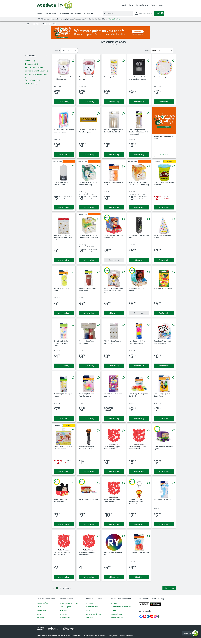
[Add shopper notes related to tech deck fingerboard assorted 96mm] (173, 325)
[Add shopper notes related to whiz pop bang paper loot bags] (123, 325)
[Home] (28, 24)
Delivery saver (41, 610)
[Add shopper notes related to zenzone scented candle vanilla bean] (73, 61)
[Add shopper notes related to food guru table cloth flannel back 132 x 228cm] (73, 219)
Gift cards (63, 614)
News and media (116, 614)
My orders (89, 603)
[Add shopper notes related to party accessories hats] (173, 219)
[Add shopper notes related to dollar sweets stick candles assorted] (73, 113)
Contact (123, 5)
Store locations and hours (69, 603)
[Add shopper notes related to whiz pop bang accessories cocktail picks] (123, 113)
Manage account (92, 607)
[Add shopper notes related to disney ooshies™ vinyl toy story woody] (123, 219)
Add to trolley (63, 101)
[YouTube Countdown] (151, 616)
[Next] (63, 588)
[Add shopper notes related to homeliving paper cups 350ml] (98, 272)
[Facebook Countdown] (141, 616)
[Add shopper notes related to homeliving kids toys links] (148, 536)
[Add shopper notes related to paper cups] (123, 61)
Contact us (89, 618)
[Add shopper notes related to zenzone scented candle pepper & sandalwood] (148, 166)
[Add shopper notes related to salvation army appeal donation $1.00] (98, 536)
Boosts (39, 614)
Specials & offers (42, 603)
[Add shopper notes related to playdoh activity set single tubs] (173, 166)
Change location (114, 19)
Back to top (169, 588)
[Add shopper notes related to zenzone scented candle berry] (98, 61)
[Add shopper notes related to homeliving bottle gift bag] (148, 219)
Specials (66, 50)
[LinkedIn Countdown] (148, 616)
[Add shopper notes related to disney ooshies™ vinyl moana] (148, 272)
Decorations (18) (31, 64)
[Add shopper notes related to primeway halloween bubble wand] (98, 430)
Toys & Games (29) (32, 80)
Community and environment (121, 607)
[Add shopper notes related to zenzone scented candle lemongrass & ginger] (98, 219)
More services (65, 618)
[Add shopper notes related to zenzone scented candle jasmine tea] (98, 166)
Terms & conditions (126, 636)
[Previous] (53, 588)
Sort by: (147, 50)
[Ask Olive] (195, 634)
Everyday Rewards (142, 5)
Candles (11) (30, 61)
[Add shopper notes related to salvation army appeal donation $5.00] (148, 430)
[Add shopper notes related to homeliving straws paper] (73, 377)
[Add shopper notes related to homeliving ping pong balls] (123, 166)
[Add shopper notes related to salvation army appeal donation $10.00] (123, 483)
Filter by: (57, 50)
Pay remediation (100, 636)
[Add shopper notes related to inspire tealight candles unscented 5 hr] (148, 61)
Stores (131, 5)
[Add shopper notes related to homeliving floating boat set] (148, 377)
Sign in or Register (157, 5)
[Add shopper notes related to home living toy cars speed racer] (173, 377)
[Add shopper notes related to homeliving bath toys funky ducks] (148, 325)
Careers (113, 610)
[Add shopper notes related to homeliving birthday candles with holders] (73, 325)
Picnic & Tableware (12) (34, 67)
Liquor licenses (89, 636)
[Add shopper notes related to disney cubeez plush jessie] (98, 483)
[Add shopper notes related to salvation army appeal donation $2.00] (73, 536)
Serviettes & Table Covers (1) (36, 71)
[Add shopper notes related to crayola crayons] (173, 272)
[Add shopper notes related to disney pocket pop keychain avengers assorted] (148, 483)
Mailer (39, 607)
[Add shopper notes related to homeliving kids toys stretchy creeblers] (98, 377)
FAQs (88, 610)
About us (114, 603)
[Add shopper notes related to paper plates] (173, 61)
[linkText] (164, 132)
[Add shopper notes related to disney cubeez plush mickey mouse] (73, 483)
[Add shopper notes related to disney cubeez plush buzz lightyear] (173, 430)
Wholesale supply (116, 618)
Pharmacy (63, 610)
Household (35, 24)
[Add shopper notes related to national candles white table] (98, 113)
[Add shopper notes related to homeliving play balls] (73, 272)
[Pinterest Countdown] (144, 616)
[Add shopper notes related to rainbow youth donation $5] (123, 536)
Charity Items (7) (31, 83)
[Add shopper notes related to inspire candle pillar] (73, 166)
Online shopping (65, 607)
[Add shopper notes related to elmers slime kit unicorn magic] (123, 377)
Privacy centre (113, 636)
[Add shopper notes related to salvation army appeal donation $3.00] (123, 430)
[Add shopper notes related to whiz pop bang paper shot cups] (98, 325)
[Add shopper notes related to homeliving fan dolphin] (173, 483)
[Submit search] (105, 13)
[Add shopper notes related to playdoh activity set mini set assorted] (73, 430)
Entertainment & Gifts (49, 24)
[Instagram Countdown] (155, 616)
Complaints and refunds (94, 614)
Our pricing (40, 618)
